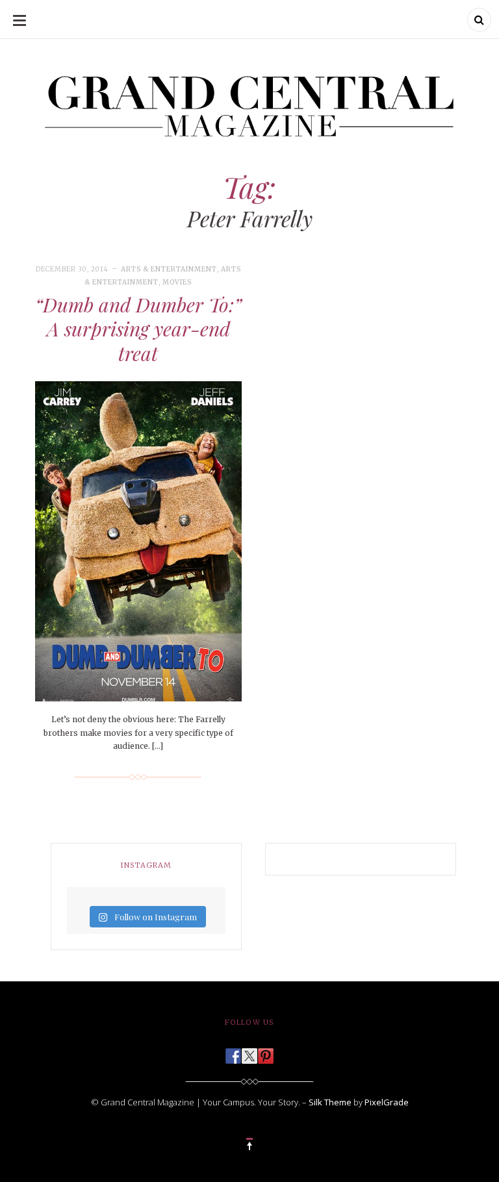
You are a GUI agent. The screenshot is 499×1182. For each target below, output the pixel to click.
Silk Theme (330, 1102)
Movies (177, 282)
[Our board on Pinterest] (266, 1052)
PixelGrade (387, 1102)
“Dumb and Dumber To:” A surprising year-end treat (138, 329)
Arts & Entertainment (169, 269)
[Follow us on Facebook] (233, 1052)
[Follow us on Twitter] (249, 1052)
